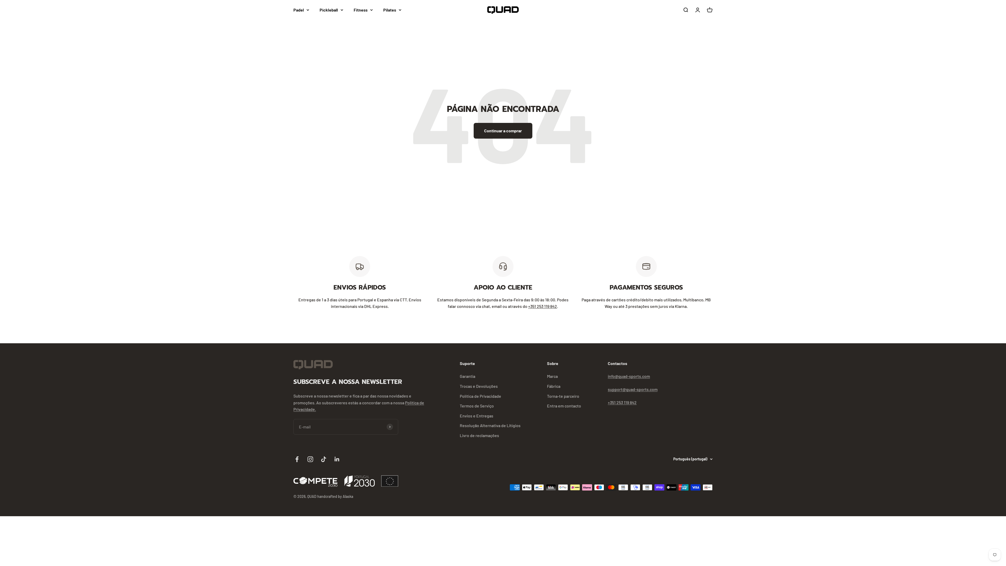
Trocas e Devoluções (479, 386)
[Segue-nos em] (296, 459)
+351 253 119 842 (542, 306)
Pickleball (329, 9)
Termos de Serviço (477, 405)
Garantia (467, 376)
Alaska (348, 496)
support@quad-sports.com (633, 389)
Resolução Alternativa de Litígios (490, 425)
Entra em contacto (564, 405)
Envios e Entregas (476, 415)
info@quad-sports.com (629, 376)
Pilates (389, 9)
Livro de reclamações (479, 435)
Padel (298, 9)
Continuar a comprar (503, 130)
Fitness (361, 9)
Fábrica (553, 386)
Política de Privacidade (480, 396)
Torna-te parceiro (563, 396)
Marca (552, 376)
